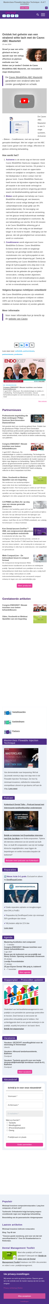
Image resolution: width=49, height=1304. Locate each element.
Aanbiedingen (18, 722)
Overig (11, 1130)
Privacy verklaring (10, 1288)
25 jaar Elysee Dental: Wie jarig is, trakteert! (22, 967)
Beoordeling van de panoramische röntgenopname (22, 1217)
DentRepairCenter (14, 880)
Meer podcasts (42, 401)
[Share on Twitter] (32, 345)
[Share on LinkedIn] (21, 345)
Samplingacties (19, 712)
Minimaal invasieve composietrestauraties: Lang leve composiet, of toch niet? (23, 1207)
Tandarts (12, 1123)
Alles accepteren (24, 1296)
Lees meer (24, 8)
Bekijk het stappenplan (14, 1029)
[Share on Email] (16, 345)
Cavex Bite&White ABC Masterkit (25, 77)
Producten (18, 354)
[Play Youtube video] (24, 100)
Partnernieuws (28, 351)
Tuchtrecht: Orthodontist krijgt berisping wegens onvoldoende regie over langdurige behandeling (21, 1213)
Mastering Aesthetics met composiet (19, 942)
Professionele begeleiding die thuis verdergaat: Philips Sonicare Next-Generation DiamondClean (15, 419)
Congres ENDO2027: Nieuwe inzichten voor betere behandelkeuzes (14, 446)
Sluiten (20, 1288)
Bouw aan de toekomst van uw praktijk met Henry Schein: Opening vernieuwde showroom (24, 955)
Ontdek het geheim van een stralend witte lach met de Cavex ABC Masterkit (23, 37)
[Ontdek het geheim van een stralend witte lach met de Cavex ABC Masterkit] (35, 55)
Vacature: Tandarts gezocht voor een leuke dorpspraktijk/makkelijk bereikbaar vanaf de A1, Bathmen (24, 1062)
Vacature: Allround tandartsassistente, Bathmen (20, 1053)
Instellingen (24, 1301)
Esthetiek (18, 351)
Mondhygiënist (14, 1125)
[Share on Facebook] (26, 345)
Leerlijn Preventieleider (14, 961)
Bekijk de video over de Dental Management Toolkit (24, 1259)
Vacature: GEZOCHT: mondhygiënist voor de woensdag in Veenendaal (23, 1044)
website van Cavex (18, 319)
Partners (16, 731)
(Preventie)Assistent (16, 1128)
